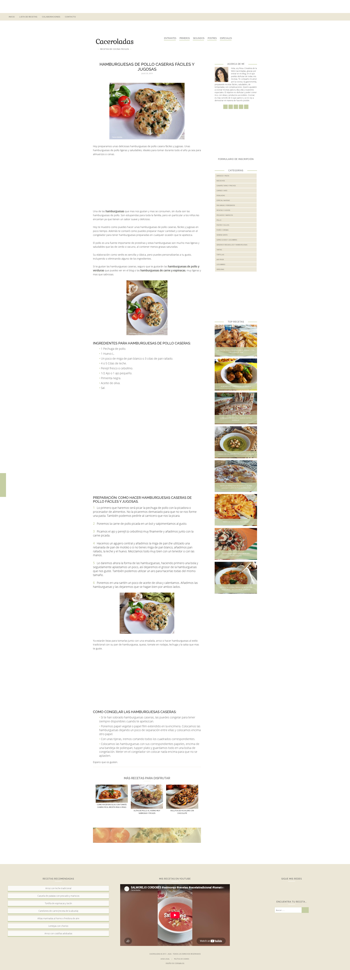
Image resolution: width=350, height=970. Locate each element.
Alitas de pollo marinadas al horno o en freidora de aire (235, 351)
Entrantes (170, 38)
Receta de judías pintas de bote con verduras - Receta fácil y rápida (236, 588)
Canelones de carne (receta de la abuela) (58, 910)
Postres (212, 38)
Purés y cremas (222, 230)
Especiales (226, 38)
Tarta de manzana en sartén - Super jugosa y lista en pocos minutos (236, 487)
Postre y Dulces (223, 225)
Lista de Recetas (28, 17)
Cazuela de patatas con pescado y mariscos (58, 895)
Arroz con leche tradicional (58, 888)
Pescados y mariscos (225, 215)
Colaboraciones (51, 17)
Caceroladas (114, 41)
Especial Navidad (223, 200)
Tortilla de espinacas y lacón (58, 903)
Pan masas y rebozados (226, 205)
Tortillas (220, 255)
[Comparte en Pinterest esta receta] (3, 490)
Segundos (198, 38)
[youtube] (335, 16)
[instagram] (321, 16)
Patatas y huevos (223, 210)
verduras (220, 269)
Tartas (219, 250)
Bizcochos (221, 181)
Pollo (219, 220)
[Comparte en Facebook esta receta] (3, 479)
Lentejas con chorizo (58, 925)
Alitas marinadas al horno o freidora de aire (58, 918)
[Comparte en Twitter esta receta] (3, 485)
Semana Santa (222, 235)
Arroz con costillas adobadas (58, 933)
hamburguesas (115, 211)
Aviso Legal (166, 959)
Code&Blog (179, 963)
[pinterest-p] (330, 16)
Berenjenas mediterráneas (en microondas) (236, 555)
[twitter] (325, 16)
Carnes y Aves (222, 190)
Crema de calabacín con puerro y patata (236, 454)
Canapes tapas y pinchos (226, 186)
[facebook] (316, 16)
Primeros (185, 38)
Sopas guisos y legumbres (227, 240)
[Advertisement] (175, 6)
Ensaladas (221, 195)
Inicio (12, 17)
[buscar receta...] (340, 16)
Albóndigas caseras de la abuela (236, 386)
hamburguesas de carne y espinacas (162, 270)
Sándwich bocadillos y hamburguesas (232, 245)
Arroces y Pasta (223, 176)
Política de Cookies (181, 959)
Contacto (70, 17)
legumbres (221, 264)
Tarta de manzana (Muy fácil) (236, 522)
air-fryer (220, 259)
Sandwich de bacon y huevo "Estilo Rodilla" (236, 419)
